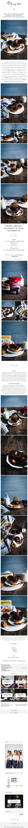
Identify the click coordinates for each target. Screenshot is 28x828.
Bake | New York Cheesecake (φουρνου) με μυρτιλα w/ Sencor (7, 705)
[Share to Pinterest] (26, 668)
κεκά (2, 668)
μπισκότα (6, 668)
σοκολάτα (3, 669)
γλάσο (10, 667)
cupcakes (3, 666)
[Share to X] (23, 668)
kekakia (8, 666)
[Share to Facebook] (22, 668)
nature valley (4, 667)
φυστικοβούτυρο (5, 670)
